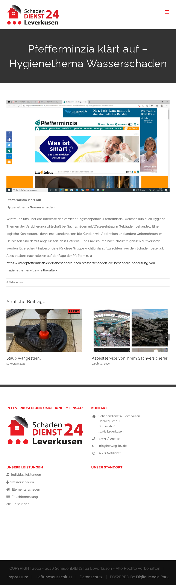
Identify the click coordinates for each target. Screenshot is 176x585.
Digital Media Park (152, 577)
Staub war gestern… (23, 358)
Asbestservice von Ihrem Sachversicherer (129, 358)
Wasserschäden (22, 482)
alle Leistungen (17, 504)
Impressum (18, 577)
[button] (9, 337)
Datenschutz (91, 577)
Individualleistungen (25, 475)
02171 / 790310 (109, 438)
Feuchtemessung (24, 497)
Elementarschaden (25, 489)
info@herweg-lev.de (113, 446)
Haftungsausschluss (54, 577)
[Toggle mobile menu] (167, 12)
